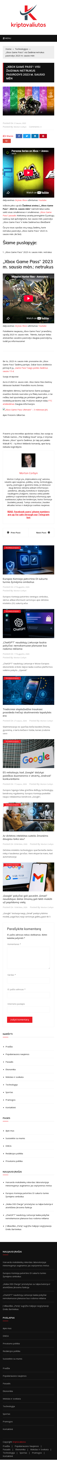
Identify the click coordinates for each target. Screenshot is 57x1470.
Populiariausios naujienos (17, 1054)
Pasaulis (9, 1061)
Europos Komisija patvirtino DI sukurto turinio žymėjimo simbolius (25, 580)
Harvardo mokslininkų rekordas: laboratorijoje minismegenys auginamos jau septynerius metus (29, 1184)
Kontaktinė (11, 1107)
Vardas (11, 974)
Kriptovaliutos (19, 1441)
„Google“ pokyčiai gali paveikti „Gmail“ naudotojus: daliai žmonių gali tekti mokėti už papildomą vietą (27, 899)
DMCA (8, 1145)
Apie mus (10, 1130)
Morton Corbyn (20, 127)
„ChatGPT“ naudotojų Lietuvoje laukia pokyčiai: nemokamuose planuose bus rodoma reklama (25, 646)
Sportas (9, 1092)
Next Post (41, 532)
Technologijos (12, 548)
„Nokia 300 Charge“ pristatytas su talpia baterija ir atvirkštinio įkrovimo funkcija (29, 1206)
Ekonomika (11, 1069)
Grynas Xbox (21, 200)
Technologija (12, 1084)
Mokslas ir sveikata (15, 1077)
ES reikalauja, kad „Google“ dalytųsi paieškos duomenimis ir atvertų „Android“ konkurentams (27, 775)
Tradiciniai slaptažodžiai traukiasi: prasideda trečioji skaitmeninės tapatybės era (27, 712)
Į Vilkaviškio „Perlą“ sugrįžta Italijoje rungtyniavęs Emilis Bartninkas (29, 1228)
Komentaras (14, 944)
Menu (7, 38)
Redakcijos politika (14, 1153)
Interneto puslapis (16, 1003)
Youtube (42, 200)
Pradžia (9, 1046)
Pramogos (10, 1099)
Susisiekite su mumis (15, 1138)
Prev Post (15, 532)
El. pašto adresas (16, 989)
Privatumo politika (14, 1161)
